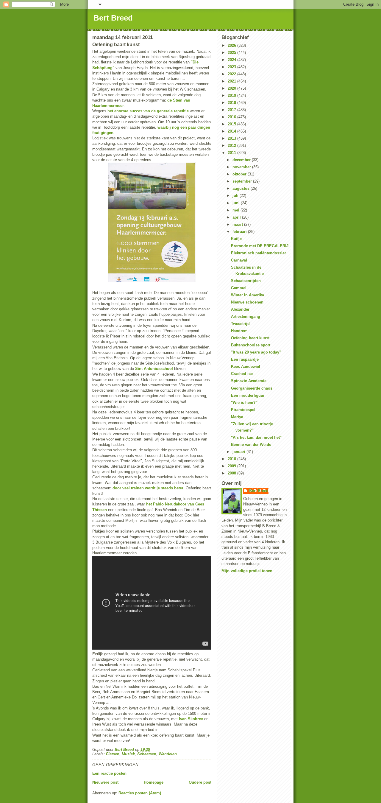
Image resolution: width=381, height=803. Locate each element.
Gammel (238, 288)
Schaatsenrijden (246, 280)
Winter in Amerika (247, 295)
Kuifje (236, 238)
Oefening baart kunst (250, 338)
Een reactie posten (109, 773)
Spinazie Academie (248, 381)
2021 (232, 81)
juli (236, 195)
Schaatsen (146, 754)
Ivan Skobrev (191, 719)
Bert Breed (113, 17)
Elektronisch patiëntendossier (258, 253)
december (242, 160)
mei (236, 210)
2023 (232, 67)
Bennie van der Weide (251, 444)
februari (240, 231)
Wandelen (168, 754)
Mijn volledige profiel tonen (246, 571)
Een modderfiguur (248, 395)
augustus (241, 188)
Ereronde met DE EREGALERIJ (259, 246)
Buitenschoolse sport (250, 345)
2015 (232, 124)
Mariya (237, 417)
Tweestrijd (240, 323)
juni (236, 203)
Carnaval (239, 260)
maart (238, 224)
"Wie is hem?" (244, 402)
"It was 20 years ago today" (256, 352)
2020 (232, 88)
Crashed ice (242, 373)
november (242, 167)
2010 (232, 459)
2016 (232, 117)
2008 (232, 473)
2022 (232, 74)
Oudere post (200, 782)
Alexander (240, 309)
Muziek (128, 754)
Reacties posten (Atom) (139, 793)
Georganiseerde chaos (251, 388)
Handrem (239, 331)
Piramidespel (243, 409)
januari (239, 451)
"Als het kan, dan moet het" (256, 437)
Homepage (153, 782)
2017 (232, 110)
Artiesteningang (245, 316)
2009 (232, 466)
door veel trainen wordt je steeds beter (148, 488)
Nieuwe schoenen (247, 302)
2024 (232, 59)
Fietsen (112, 754)
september (242, 181)
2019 (232, 95)
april (237, 217)
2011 (232, 152)
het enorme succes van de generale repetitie (148, 111)
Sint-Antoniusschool (154, 368)
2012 (232, 145)
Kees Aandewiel (245, 366)
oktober (240, 174)
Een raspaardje (245, 359)
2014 (232, 131)
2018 (232, 102)
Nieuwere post (105, 782)
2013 (232, 138)
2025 (232, 52)
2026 (232, 45)
